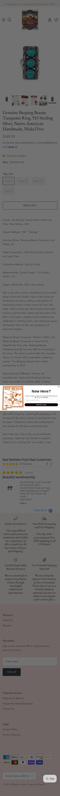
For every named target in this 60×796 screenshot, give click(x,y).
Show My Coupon (41, 404)
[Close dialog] (58, 386)
